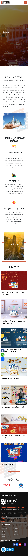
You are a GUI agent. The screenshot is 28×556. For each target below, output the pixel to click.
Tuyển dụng (4, 528)
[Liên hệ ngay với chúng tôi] (3, 350)
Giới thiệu (16, 528)
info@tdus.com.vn (10, 521)
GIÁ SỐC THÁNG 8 (9, 464)
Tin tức (3, 534)
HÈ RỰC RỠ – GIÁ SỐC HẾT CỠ (13, 407)
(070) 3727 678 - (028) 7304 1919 (14, 518)
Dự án (15, 531)
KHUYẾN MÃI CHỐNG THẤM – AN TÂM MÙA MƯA (12, 351)
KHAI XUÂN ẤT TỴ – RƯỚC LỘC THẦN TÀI (13, 293)
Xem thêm (13, 256)
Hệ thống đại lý (5, 537)
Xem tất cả (13, 473)
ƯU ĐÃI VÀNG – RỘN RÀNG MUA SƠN (13, 437)
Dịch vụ (3, 531)
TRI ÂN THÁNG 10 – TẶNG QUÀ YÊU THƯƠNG (13, 322)
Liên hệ (16, 534)
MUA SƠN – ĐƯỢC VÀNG (11, 378)
